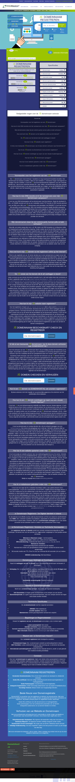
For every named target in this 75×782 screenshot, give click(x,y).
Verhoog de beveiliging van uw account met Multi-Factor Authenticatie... (52, 746)
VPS (41, 6)
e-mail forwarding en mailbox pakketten (38, 504)
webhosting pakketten (46, 478)
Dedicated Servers (59, 6)
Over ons (41, 1)
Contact (21, 1)
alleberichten (53, 759)
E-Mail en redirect (34, 6)
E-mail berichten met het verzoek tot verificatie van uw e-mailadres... (52, 754)
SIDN (28, 262)
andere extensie (34, 279)
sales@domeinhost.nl (37, 508)
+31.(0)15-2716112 (41, 506)
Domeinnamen (15, 6)
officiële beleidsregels (40, 631)
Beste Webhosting (24, 6)
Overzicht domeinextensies (64, 1)
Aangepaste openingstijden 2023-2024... (46, 755)
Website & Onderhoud (48, 6)
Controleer (51, 336)
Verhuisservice (28, 1)
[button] (36, 32)
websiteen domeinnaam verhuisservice (21, 361)
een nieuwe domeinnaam (37, 307)
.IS (34, 58)
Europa (31, 58)
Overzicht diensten (49, 1)
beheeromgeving (15, 428)
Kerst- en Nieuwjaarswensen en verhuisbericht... (48, 752)
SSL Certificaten (68, 6)
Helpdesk (35, 1)
